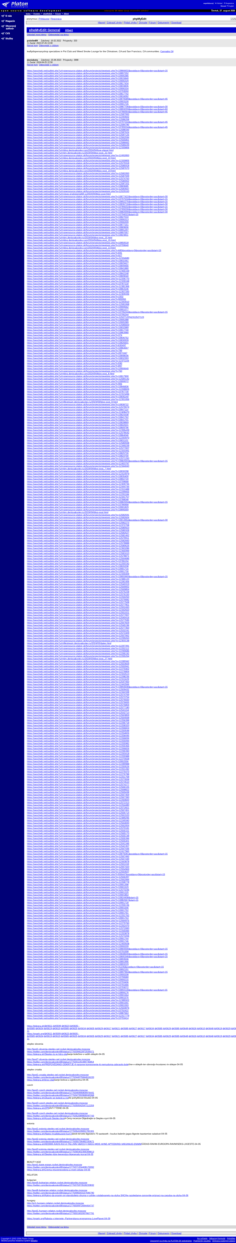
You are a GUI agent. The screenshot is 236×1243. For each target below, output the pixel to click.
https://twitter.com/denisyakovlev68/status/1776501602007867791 (60, 1213)
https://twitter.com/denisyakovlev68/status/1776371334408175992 (60, 1167)
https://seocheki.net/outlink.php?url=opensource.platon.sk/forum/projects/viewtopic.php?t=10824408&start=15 (82, 897)
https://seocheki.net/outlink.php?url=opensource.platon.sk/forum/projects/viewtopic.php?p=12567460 (78, 856)
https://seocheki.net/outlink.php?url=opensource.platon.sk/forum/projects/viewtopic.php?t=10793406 (78, 982)
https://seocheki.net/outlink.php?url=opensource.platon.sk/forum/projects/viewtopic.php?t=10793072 (78, 987)
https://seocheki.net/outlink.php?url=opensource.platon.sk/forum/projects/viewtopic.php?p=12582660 (78, 540)
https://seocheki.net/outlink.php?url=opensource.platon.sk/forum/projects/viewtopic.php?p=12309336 (78, 294)
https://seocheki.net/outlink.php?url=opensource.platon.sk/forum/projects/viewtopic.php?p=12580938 (78, 443)
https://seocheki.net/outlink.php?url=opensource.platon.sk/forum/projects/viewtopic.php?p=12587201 (78, 183)
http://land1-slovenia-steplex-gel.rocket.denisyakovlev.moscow (58, 1049)
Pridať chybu (130, 22)
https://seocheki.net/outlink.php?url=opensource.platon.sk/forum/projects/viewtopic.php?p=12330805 (78, 160)
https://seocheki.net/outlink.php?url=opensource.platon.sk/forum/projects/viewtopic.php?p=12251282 (78, 769)
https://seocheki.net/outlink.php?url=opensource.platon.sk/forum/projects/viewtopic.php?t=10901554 (78, 995)
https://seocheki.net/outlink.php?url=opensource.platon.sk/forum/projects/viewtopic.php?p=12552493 (78, 607)
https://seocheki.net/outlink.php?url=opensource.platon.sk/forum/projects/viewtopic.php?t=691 (74, 253)
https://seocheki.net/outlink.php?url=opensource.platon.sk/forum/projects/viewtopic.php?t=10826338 (78, 566)
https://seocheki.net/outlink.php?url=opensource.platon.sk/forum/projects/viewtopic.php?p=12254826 (78, 733)
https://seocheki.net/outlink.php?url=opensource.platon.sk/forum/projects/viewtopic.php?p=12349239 (78, 445)
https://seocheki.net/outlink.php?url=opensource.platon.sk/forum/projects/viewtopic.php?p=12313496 (78, 394)
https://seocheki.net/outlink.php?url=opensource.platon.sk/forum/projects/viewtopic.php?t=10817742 (78, 93)
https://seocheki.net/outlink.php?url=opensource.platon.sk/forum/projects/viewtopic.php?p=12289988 (78, 764)
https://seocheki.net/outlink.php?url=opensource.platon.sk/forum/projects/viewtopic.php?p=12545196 (78, 625)
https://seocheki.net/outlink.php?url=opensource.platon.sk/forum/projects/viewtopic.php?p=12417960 (78, 851)
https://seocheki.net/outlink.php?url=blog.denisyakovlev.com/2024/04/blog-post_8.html (70, 373)
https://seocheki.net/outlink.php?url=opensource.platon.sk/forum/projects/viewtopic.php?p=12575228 (78, 592)
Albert (66, 14)
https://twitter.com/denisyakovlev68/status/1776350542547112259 (60, 1105)
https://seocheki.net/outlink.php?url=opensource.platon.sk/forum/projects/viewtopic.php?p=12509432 (78, 689)
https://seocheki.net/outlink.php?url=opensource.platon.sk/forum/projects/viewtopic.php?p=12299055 (78, 491)
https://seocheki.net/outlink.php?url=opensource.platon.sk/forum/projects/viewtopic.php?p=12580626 (78, 545)
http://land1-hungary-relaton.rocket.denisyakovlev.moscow (56, 1210)
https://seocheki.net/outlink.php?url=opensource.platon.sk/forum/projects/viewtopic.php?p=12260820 (78, 800)
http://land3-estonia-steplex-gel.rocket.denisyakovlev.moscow (58, 1149)
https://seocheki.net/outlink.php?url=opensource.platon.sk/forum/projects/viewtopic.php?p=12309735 (78, 484)
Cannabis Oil (166, 51)
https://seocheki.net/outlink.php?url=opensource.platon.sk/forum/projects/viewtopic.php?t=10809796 (78, 427)
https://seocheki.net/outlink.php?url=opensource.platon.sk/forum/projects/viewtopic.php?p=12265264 (78, 656)
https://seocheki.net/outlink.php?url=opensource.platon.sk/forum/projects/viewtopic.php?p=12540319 (78, 584)
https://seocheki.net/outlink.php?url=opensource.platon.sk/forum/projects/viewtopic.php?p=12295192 (78, 653)
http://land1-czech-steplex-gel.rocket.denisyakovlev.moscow (57, 1090)
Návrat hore (32, 45)
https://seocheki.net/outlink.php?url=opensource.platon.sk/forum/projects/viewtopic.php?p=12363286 (78, 548)
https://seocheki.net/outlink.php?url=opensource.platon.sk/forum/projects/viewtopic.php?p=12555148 (78, 836)
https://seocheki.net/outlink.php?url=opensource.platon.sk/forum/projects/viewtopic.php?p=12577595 (78, 620)
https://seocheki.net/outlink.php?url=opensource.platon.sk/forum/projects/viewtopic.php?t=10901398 (78, 884)
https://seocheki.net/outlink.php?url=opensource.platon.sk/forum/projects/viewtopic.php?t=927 (74, 255)
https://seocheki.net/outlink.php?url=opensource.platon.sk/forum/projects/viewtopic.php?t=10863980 (78, 332)
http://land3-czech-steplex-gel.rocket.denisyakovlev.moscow (57, 1103)
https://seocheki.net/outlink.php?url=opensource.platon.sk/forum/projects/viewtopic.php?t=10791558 (78, 951)
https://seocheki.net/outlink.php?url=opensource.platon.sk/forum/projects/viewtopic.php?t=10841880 (78, 268)
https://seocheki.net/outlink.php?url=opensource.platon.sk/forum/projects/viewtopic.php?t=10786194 (78, 561)
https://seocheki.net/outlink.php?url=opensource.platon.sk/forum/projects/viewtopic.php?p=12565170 (78, 833)
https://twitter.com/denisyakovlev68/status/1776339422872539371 (60, 1051)
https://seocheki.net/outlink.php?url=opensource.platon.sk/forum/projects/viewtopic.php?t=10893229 (78, 964)
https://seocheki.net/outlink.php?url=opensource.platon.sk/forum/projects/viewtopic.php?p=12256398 (78, 720)
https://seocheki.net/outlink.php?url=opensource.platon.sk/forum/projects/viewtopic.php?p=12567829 (78, 622)
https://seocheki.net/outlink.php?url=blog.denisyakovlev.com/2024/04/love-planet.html (70, 150)
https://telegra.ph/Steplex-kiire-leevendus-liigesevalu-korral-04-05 (60, 1154)
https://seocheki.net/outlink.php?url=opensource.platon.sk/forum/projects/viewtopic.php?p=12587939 (78, 176)
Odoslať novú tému (36, 34)
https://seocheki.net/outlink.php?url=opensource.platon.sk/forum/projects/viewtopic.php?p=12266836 (78, 738)
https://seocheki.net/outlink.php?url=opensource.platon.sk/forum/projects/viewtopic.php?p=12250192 (78, 563)
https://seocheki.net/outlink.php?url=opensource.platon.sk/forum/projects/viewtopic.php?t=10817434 (78, 83)
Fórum (58, 14)
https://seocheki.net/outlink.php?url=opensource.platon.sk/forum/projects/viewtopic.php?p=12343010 (78, 301)
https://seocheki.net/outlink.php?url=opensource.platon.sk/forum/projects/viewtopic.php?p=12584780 (78, 124)
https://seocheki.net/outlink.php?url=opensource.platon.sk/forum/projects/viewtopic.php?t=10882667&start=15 (82, 900)
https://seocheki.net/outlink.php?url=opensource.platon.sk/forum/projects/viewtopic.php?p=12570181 (78, 828)
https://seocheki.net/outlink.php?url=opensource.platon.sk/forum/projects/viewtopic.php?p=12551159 (78, 864)
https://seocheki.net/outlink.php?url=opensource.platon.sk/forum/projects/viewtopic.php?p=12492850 (78, 155)
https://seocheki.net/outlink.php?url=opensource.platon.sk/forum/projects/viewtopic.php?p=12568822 (78, 789)
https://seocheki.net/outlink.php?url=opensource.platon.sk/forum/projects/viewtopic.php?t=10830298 (78, 471)
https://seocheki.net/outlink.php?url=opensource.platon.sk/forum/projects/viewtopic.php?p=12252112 (78, 648)
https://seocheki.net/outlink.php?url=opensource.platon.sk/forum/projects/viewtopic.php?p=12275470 (78, 771)
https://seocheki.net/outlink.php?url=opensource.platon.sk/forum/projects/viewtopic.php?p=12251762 (78, 915)
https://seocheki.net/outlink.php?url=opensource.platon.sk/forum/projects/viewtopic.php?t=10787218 (78, 283)
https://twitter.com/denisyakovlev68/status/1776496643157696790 (60, 1192)
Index (28, 14)
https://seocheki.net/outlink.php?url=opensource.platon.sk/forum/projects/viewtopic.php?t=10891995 (78, 961)
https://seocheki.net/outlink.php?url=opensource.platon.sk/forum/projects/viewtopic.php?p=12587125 (78, 135)
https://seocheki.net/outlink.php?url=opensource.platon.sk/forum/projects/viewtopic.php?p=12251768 (78, 776)
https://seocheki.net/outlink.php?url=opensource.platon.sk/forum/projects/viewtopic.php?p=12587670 (78, 168)
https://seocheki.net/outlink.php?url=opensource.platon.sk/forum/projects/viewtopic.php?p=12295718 (78, 723)
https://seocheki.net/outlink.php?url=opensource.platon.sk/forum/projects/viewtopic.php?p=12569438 (78, 792)
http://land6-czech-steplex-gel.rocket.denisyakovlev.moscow (57, 1113)
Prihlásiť (220, 3)
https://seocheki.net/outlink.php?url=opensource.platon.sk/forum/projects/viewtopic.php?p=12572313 (78, 802)
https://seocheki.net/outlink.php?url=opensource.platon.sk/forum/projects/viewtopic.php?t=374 (74, 335)
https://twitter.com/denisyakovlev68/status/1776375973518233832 (60, 1185)
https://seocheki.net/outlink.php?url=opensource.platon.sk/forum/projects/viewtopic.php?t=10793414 (78, 1018)
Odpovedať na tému (58, 34)
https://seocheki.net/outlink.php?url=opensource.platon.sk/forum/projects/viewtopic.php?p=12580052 (78, 181)
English (231, 6)
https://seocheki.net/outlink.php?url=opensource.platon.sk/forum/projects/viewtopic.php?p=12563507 (78, 872)
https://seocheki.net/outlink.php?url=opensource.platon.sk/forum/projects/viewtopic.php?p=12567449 (78, 859)
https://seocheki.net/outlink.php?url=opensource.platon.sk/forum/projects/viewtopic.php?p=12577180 (78, 707)
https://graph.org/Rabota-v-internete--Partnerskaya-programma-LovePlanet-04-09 (68, 1218)
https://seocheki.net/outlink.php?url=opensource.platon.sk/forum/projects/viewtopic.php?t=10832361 (78, 260)
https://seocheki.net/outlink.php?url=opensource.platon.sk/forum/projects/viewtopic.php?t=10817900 (78, 376)
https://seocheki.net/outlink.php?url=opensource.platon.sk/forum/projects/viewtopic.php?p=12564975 (78, 920)
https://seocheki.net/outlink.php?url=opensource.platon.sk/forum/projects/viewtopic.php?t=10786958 (78, 504)
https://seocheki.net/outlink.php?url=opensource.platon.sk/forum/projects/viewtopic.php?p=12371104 (78, 360)
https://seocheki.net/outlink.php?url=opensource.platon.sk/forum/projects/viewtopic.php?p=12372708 (78, 525)
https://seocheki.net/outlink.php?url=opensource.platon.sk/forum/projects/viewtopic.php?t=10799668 (78, 481)
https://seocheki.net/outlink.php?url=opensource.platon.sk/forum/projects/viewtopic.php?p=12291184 (78, 494)
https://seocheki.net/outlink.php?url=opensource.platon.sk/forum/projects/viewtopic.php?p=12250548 (78, 730)
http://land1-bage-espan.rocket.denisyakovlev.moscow (54, 1164)
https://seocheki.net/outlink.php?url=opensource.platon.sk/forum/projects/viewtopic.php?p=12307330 (78, 291)
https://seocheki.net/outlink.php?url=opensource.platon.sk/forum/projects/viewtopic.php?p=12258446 (78, 735)
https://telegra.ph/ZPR (38, 1108)
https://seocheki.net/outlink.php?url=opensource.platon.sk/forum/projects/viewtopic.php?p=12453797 (78, 463)
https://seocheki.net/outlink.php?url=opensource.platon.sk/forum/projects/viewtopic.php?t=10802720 (78, 479)
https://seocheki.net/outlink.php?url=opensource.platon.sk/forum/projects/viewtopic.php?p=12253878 (78, 933)
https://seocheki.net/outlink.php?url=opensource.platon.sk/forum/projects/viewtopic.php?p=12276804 (78, 671)
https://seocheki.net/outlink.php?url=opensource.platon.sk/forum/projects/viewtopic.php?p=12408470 (78, 412)
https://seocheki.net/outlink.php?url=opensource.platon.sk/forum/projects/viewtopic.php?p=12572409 (78, 633)
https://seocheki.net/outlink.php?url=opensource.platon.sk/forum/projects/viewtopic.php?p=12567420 (78, 866)
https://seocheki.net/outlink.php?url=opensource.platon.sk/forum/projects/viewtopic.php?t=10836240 (78, 396)
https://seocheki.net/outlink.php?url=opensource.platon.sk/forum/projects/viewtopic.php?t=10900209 (78, 946)
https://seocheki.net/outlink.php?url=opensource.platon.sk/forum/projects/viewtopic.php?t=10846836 (78, 386)
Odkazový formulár (217, 1238)
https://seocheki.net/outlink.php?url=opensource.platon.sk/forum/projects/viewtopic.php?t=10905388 (78, 319)
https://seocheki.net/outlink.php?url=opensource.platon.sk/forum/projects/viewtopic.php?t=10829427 (78, 263)
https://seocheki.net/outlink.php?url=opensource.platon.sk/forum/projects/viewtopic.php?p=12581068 (78, 304)
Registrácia (230, 3)
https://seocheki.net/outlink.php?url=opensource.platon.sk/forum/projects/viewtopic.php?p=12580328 (78, 530)
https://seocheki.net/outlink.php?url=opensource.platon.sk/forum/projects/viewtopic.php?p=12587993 (78, 114)
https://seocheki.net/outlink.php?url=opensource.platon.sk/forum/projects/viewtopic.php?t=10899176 (78, 992)
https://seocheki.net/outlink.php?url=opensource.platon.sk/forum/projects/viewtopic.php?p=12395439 (78, 430)
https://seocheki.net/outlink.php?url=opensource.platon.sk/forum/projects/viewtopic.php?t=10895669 (78, 509)
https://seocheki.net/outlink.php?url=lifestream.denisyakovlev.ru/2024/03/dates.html (69, 643)
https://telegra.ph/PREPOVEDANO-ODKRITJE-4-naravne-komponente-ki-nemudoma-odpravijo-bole (77, 1064)
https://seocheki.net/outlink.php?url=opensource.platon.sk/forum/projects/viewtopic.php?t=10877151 (78, 224)
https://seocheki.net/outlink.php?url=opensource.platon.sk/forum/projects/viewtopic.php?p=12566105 (78, 787)
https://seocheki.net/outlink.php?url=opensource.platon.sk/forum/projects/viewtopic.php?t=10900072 (78, 381)
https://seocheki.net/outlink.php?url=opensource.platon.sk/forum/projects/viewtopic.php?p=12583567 (78, 188)
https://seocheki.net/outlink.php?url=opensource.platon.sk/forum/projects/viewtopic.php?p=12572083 (78, 928)
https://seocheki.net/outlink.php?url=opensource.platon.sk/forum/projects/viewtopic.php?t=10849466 (78, 265)
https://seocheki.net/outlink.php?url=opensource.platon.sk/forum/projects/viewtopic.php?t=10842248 (78, 273)
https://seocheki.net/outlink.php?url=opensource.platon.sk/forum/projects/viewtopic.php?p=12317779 (78, 1015)
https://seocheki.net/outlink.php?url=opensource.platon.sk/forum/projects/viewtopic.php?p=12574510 (78, 782)
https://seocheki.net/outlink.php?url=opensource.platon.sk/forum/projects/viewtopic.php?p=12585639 (78, 145)
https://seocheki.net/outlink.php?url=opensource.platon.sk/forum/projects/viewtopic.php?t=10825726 (78, 453)
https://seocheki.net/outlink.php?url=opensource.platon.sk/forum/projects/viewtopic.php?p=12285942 (78, 661)
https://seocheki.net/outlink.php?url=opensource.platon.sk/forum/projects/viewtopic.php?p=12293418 (78, 753)
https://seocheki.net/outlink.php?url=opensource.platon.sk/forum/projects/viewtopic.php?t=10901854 (78, 895)
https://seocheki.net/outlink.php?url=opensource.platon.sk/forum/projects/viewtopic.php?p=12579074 (78, 407)
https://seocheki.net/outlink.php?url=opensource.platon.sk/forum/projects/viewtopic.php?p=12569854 (78, 589)
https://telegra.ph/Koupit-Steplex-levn (46, 1118)
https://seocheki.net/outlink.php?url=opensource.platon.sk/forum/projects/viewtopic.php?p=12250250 (78, 597)
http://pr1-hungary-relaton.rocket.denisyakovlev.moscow (55, 1203)
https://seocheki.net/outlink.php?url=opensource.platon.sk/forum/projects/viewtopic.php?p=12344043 (78, 466)
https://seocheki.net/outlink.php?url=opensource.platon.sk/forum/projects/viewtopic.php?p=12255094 (78, 741)
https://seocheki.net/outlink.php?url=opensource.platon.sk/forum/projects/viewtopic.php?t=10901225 (78, 892)
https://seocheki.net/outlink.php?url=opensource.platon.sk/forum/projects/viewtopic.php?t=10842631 (78, 425)
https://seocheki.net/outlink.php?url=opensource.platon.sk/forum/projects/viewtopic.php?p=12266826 (78, 748)
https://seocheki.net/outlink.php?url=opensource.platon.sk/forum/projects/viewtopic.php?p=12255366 (78, 746)
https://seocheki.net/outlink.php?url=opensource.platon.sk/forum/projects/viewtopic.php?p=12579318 (78, 163)
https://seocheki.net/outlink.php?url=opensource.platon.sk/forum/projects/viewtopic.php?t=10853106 (78, 289)
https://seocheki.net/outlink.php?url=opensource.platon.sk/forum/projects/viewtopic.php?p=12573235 (78, 889)
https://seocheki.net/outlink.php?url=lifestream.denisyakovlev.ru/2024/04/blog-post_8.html (72, 402)
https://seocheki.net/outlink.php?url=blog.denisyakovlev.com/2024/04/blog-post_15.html (71, 240)
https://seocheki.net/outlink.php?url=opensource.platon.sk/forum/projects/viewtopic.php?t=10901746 (78, 941)
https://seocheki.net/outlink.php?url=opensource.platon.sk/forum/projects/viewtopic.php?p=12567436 (78, 848)
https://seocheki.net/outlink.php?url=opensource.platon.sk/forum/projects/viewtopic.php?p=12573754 (78, 697)
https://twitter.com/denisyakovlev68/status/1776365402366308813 (60, 1151)
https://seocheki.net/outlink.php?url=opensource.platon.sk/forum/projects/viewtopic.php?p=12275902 (78, 669)
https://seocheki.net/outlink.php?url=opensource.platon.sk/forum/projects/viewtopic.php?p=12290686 (78, 651)
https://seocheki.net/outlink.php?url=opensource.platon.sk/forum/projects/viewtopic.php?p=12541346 (78, 843)
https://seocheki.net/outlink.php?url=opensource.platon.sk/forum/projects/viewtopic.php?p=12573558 (78, 779)
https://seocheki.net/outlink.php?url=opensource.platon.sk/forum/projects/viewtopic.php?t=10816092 (78, 96)
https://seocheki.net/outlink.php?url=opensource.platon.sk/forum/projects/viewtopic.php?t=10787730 (78, 391)
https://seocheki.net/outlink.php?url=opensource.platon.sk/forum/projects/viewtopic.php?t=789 (74, 350)
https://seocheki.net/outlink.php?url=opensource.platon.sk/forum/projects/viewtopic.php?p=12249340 (78, 820)
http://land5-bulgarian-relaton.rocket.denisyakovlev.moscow (57, 1182)
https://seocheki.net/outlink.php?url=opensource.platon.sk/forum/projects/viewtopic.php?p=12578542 (78, 432)
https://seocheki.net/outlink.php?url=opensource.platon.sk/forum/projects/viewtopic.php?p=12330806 (78, 147)
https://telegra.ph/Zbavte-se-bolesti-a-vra (48, 1097)
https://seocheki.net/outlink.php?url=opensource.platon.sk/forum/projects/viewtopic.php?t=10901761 (78, 913)
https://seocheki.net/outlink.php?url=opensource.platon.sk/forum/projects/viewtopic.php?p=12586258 (78, 119)
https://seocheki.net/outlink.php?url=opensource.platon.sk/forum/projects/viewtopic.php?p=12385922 (78, 1000)
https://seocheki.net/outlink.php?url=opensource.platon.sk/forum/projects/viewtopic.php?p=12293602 (78, 117)
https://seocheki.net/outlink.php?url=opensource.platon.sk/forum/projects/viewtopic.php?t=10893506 (78, 959)
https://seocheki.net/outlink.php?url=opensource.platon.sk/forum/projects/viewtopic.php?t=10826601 (78, 343)
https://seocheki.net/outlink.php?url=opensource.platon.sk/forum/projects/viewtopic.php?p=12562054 (78, 825)
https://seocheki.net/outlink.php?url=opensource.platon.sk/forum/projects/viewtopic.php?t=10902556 (78, 761)
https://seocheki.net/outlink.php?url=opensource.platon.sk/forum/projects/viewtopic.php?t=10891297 (78, 230)
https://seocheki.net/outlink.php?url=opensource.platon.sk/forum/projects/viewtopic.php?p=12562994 (78, 879)
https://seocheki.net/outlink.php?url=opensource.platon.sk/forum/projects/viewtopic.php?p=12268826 (78, 389)
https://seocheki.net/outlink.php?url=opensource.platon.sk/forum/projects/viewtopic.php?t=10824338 (78, 414)
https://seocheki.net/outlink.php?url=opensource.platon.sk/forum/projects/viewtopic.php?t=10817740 (78, 330)
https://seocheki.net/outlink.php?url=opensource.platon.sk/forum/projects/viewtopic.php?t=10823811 (77, 235)
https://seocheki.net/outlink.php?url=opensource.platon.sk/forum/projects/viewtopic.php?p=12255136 (78, 905)
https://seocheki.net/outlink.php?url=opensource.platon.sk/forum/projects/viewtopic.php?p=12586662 (78, 142)
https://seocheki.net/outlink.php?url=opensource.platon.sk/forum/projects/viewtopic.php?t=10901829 (78, 507)
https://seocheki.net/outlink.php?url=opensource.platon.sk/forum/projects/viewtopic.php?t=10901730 (78, 571)
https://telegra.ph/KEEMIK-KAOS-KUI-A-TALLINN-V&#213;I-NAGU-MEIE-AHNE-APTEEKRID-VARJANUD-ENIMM (84, 1144)
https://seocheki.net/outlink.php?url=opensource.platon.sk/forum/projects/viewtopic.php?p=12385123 (78, 579)
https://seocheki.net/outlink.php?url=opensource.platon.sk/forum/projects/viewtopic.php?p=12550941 (78, 666)
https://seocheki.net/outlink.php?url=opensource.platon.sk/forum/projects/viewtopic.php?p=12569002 (78, 586)
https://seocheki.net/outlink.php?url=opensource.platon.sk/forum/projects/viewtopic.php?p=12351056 (78, 399)
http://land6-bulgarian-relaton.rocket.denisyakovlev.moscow (57, 1190)
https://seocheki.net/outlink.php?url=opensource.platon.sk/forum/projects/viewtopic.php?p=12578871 (78, 556)
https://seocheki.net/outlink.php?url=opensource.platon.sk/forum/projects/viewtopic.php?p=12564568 (78, 717)
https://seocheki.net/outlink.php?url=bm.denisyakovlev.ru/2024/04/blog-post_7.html (69, 468)
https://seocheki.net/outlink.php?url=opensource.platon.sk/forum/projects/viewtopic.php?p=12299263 (78, 638)
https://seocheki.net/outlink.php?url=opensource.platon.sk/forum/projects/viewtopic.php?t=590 (74, 363)
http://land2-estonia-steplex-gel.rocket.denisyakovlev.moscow (58, 1139)
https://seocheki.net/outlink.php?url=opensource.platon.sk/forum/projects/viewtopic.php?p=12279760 (78, 923)
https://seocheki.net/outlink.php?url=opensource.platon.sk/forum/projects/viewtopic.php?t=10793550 (78, 91)
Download (176, 22)
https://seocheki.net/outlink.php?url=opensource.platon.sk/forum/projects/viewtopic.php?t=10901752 (78, 910)
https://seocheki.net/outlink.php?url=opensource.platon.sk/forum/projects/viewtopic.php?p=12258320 (78, 725)
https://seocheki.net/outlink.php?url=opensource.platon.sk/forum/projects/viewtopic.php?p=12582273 (78, 522)
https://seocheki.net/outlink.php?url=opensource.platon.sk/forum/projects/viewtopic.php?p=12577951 (78, 604)
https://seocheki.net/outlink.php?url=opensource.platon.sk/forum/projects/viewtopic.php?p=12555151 (78, 830)
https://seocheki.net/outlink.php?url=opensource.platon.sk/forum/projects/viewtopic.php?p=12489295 (78, 818)
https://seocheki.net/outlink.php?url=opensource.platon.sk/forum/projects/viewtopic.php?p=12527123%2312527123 (85, 317)
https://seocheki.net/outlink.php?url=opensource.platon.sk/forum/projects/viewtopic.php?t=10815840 (78, 78)
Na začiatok (202, 1238)
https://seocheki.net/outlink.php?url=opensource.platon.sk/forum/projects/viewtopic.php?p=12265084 (78, 931)
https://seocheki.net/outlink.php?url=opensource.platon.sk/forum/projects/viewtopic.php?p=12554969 (78, 869)
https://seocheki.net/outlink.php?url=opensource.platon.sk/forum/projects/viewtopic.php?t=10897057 (78, 232)
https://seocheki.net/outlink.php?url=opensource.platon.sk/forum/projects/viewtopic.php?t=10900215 (78, 979)
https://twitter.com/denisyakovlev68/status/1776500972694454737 (60, 1205)
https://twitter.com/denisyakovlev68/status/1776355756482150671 (60, 1141)
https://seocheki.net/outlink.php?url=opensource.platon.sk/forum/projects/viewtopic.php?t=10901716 (78, 568)
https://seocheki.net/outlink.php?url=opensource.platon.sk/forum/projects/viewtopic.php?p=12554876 (78, 1008)
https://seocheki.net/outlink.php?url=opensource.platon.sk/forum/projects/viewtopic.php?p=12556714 (78, 812)
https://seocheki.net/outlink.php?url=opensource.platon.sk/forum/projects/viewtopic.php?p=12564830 (78, 823)
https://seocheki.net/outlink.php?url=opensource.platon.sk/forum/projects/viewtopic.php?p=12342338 (78, 692)
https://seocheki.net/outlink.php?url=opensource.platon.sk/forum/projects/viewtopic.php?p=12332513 (78, 674)
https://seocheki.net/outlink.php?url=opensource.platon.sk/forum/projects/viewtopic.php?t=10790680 (78, 977)
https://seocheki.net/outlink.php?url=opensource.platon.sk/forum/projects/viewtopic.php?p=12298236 (78, 676)
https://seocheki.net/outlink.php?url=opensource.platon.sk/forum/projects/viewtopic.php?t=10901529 (78, 887)
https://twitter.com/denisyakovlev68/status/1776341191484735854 (60, 1062)
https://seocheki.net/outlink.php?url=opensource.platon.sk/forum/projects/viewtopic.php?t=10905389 (78, 322)
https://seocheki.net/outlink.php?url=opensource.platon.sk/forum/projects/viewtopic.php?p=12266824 (78, 728)
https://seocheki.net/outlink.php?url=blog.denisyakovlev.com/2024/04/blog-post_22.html (71, 158)
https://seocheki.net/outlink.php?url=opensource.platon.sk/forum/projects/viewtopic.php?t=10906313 (78, 219)
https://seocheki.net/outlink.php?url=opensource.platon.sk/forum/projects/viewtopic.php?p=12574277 (78, 784)
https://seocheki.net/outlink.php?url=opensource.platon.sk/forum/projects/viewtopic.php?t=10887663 (78, 1013)
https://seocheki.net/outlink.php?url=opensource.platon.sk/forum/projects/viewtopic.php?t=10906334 (78, 88)
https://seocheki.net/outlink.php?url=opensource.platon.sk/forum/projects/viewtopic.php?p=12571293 (78, 458)
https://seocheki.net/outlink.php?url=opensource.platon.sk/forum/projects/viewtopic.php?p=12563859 (78, 715)
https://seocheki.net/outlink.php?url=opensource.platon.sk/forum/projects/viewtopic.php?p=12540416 (78, 617)
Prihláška (231, 1238)
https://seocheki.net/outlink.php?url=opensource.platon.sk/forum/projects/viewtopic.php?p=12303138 (78, 640)
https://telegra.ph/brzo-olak (40, 1079)
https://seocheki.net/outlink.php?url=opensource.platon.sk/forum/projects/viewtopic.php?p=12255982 (78, 743)
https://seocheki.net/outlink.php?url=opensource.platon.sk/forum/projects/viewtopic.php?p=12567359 (78, 794)
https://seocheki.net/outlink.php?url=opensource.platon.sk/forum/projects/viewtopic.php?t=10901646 (78, 907)
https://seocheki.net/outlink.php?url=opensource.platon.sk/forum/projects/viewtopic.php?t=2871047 (77, 353)
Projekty (36, 14)
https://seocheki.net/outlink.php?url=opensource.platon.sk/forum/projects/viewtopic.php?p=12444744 (78, 486)
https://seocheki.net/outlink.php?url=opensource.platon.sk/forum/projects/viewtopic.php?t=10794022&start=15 (82, 214)
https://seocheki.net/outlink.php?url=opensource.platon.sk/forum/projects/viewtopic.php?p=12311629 (78, 679)
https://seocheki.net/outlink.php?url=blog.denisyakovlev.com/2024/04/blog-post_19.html (71, 170)
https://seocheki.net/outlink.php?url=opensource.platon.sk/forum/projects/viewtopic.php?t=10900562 (78, 307)
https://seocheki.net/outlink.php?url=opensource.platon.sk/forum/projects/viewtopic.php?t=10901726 (78, 104)
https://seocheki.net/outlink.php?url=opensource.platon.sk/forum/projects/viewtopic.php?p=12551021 (78, 612)
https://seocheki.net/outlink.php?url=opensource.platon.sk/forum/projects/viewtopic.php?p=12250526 (78, 766)
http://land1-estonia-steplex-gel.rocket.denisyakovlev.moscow (58, 1128)
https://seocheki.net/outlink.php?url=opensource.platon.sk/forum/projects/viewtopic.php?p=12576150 (78, 594)
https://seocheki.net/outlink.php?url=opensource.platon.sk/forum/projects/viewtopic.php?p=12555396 (78, 838)
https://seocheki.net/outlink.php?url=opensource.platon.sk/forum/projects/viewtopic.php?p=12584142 (78, 378)
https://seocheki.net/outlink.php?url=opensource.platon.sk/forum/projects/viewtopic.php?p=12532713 (78, 712)
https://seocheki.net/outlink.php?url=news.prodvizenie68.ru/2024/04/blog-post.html (69, 194)
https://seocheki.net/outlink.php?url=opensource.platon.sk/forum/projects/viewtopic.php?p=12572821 (78, 807)
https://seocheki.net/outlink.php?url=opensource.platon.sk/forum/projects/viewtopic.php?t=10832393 (78, 358)
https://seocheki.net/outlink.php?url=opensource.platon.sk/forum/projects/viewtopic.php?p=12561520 (78, 815)
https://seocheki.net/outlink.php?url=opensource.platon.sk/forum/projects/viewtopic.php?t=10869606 (78, 227)
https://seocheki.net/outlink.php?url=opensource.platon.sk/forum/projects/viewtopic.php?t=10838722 (78, 404)
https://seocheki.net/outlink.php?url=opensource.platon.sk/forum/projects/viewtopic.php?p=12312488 (78, 489)
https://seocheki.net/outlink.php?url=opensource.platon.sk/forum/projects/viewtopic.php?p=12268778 (78, 882)
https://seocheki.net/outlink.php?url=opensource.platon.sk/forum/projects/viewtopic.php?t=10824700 (78, 456)
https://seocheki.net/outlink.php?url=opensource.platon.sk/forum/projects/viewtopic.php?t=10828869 (78, 422)
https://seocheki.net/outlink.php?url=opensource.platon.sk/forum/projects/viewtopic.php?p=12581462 (78, 535)
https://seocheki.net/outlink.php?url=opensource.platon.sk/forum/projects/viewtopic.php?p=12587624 (78, 132)
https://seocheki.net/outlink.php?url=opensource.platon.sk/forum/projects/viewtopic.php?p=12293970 (78, 438)
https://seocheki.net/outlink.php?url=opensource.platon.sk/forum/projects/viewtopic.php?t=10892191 (78, 969)
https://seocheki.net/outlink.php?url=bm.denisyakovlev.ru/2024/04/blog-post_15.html (69, 237)
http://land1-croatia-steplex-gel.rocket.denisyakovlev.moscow (58, 1074)
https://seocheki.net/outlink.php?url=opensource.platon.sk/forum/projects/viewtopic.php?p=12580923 (78, 527)
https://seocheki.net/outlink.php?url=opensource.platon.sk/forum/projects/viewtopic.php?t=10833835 (78, 86)
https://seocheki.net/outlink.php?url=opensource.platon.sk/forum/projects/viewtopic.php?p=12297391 (78, 646)
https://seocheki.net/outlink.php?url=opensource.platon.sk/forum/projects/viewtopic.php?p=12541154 (78, 710)
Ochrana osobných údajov (223, 1241)
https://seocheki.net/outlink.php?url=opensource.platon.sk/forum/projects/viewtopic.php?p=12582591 (78, 515)
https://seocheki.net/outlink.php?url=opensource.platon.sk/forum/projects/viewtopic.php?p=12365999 (78, 551)
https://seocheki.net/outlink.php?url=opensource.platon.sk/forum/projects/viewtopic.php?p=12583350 (78, 173)
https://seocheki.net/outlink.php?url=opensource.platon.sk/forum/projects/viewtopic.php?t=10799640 (78, 245)
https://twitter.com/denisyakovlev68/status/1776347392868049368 (60, 1095)
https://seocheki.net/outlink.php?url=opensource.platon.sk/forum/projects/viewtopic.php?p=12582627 (78, 533)
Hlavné (101, 22)
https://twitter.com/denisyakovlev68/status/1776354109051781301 (60, 1131)
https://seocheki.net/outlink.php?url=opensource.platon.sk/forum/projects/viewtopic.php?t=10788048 (78, 499)
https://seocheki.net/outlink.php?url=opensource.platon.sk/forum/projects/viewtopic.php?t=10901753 (78, 918)
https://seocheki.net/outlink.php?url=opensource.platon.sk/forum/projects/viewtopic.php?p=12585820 (78, 325)
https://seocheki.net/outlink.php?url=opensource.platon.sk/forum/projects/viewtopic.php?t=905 (74, 384)
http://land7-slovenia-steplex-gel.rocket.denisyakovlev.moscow (58, 1059)
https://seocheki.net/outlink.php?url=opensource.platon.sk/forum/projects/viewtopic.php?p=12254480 (78, 805)
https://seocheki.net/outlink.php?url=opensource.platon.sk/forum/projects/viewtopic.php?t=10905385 (78, 75)
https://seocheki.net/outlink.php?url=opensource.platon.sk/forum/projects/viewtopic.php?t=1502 (75, 296)
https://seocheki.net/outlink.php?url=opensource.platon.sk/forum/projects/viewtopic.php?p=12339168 (78, 281)
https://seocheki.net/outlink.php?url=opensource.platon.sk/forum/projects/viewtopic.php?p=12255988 (78, 756)
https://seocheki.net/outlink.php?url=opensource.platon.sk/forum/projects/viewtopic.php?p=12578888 (78, 543)
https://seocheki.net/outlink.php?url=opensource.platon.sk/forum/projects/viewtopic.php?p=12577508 (78, 602)
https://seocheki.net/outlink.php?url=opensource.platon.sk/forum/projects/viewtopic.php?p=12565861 (78, 140)
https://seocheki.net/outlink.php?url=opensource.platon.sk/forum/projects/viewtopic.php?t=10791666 (78, 984)
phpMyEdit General (44, 30)
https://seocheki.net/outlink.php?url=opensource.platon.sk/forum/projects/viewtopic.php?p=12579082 (78, 599)
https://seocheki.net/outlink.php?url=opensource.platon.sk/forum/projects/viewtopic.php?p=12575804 (78, 705)
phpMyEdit (47, 14)
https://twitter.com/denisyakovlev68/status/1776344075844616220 (60, 1077)
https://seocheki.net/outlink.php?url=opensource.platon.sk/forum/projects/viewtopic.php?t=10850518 (78, 242)
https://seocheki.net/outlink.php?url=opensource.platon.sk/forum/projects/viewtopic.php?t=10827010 (78, 217)
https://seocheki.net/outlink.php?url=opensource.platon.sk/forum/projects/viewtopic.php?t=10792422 (78, 1010)
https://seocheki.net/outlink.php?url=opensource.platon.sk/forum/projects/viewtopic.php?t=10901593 (78, 1005)
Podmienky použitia (202, 1241)
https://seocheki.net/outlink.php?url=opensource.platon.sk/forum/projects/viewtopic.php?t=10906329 (78, 81)
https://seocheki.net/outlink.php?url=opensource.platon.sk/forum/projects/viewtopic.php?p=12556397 (78, 877)
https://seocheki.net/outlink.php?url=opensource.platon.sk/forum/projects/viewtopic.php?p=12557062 (78, 635)
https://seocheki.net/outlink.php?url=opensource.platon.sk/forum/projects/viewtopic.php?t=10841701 (78, 420)
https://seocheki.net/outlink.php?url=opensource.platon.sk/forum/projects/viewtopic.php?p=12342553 (78, 610)
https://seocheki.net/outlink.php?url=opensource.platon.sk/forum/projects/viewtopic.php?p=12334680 (78, 258)
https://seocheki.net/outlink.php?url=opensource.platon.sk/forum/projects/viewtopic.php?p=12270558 (78, 759)
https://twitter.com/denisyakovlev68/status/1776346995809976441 (60, 1092)
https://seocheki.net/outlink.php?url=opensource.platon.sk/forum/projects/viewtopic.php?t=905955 (76, 299)
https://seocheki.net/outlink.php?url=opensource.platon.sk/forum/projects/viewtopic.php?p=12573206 (78, 936)
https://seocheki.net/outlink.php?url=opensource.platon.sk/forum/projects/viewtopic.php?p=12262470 (78, 925)
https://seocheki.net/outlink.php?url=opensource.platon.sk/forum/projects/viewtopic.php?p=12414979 (78, 473)
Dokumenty (163, 22)
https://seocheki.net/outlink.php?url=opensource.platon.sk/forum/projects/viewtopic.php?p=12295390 (78, 751)
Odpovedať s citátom (49, 45)
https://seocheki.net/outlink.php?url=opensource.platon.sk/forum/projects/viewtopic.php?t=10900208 (78, 974)
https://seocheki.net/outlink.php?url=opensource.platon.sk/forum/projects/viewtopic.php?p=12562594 (78, 137)
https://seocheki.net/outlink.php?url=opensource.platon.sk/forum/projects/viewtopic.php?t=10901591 (78, 1002)
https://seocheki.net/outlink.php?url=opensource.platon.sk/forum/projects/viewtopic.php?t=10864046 (78, 435)
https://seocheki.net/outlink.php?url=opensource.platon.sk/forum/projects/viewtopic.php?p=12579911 (78, 538)
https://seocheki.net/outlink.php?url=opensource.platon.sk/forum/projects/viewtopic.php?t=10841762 (78, 417)
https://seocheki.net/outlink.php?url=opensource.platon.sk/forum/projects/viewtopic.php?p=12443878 (78, 861)
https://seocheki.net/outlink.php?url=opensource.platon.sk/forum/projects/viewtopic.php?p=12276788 (78, 774)
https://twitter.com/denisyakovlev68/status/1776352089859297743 (60, 1115)
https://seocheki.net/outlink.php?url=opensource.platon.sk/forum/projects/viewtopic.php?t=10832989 (78, 327)
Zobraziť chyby (114, 22)
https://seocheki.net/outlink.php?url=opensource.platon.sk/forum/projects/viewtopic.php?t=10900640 (78, 368)
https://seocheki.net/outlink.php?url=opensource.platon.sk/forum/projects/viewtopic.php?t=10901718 (78, 902)
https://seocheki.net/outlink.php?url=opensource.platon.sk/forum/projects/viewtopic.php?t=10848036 (78, 355)
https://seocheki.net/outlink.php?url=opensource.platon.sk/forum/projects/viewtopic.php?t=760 (74, 371)
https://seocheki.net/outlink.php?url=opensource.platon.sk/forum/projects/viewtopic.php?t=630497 (76, 345)
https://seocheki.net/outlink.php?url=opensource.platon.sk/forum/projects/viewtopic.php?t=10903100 (78, 101)
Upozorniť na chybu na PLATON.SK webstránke (171, 1241)
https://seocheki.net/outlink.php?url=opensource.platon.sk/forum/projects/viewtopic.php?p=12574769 (78, 694)
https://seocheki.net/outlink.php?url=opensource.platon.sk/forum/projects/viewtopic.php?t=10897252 (78, 73)
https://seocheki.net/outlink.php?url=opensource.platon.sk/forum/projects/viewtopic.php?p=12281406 (78, 581)
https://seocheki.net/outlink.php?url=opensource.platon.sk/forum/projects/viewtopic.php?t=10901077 (78, 309)
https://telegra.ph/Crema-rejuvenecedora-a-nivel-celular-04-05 (58, 1169)
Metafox (34, 1241)
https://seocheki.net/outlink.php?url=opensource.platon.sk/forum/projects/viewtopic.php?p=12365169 (78, 271)
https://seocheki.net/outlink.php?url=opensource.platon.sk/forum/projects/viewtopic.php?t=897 (74, 366)
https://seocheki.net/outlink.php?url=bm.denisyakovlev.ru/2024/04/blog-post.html (67, 512)
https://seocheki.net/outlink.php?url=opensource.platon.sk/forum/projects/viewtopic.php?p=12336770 (78, 278)
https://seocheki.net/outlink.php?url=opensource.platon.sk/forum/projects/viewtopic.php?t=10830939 (78, 340)
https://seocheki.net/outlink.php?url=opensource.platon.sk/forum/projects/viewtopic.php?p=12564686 (78, 558)
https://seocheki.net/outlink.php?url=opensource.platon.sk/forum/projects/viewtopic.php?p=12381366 (78, 286)
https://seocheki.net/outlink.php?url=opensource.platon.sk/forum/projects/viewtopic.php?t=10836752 (78, 337)
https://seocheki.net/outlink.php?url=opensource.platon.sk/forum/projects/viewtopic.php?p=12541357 (78, 846)
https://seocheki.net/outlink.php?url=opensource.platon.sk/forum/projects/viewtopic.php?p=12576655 (78, 702)
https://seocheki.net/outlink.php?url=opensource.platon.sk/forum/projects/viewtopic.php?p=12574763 (78, 178)
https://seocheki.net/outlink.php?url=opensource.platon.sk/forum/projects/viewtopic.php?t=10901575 (78, 997)
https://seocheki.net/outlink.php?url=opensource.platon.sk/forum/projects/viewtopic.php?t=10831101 (77, 440)
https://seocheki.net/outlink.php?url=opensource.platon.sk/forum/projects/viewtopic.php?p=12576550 (78, 699)
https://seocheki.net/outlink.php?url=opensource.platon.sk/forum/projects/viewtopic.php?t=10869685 (78, 186)
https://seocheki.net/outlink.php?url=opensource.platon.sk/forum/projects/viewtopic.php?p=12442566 (78, 684)
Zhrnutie (143, 22)
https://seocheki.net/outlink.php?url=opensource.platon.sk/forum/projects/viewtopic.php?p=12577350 (78, 628)
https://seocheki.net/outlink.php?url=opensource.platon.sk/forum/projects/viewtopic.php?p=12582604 (78, 517)
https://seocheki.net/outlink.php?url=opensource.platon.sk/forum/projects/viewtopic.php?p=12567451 (78, 810)
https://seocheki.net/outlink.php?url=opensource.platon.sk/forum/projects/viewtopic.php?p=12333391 (78, 450)
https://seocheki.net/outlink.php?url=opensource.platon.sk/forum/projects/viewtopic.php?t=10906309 (78, 222)
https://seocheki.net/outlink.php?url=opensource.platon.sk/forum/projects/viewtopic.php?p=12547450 (78, 681)
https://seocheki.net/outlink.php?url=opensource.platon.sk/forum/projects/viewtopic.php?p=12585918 (78, 165)
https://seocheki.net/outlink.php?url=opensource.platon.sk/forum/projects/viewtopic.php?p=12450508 (78, 943)
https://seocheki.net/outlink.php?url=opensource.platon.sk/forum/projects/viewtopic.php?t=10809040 (78, 276)
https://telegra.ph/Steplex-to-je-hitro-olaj (47, 1054)
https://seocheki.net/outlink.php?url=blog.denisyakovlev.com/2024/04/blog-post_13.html (71, 248)
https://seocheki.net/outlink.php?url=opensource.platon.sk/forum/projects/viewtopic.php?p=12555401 (78, 841)
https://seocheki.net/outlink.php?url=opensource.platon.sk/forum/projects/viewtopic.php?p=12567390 (78, 797)
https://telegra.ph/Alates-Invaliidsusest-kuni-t (49, 1133)
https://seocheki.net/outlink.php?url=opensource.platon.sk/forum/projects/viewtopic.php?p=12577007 (78, 448)
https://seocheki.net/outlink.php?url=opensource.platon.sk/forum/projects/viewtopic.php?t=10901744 (78, 938)
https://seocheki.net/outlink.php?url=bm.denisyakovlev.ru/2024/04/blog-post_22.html (69, 153)
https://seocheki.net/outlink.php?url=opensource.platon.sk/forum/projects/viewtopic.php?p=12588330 (78, 129)
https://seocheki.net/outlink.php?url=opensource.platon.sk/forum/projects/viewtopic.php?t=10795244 (78, 314)
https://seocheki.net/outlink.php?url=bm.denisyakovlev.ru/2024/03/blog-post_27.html (69, 658)
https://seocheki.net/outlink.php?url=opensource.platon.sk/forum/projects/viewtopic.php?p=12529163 (78, 191)
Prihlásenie (44, 19)
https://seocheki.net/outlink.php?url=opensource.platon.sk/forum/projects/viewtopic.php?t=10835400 (78, 476)
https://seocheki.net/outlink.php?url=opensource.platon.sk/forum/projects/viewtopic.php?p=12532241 (78, 630)
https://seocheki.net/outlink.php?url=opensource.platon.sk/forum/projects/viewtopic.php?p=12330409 (78, 574)
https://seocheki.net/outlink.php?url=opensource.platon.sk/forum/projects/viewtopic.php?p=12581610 (78, 553)
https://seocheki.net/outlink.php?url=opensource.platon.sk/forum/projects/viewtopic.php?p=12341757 (78, 497)
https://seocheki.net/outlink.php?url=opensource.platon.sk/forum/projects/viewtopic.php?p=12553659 (78, 664)
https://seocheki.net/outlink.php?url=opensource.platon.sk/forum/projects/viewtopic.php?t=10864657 (78, 348)
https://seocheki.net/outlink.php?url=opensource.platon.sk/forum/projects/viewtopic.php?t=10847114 (77, 409)
